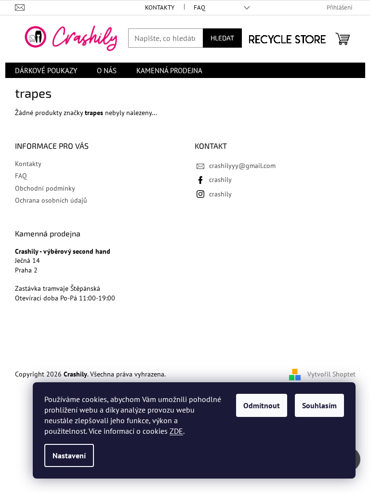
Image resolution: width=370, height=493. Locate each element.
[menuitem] (46, 70)
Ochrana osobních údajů (51, 200)
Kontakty (159, 7)
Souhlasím (319, 405)
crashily (220, 179)
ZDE (176, 431)
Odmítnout (261, 405)
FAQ (199, 7)
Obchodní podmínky (45, 188)
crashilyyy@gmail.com (242, 165)
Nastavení (69, 455)
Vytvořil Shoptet (331, 374)
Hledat (222, 38)
